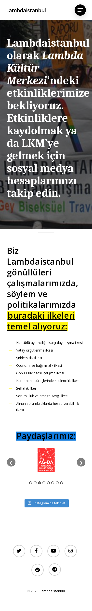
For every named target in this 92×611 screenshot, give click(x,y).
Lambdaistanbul (26, 10)
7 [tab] (57, 482)
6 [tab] (52, 482)
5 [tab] (48, 482)
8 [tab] (61, 482)
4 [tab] (43, 482)
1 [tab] (30, 482)
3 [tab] (39, 482)
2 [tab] (35, 482)
